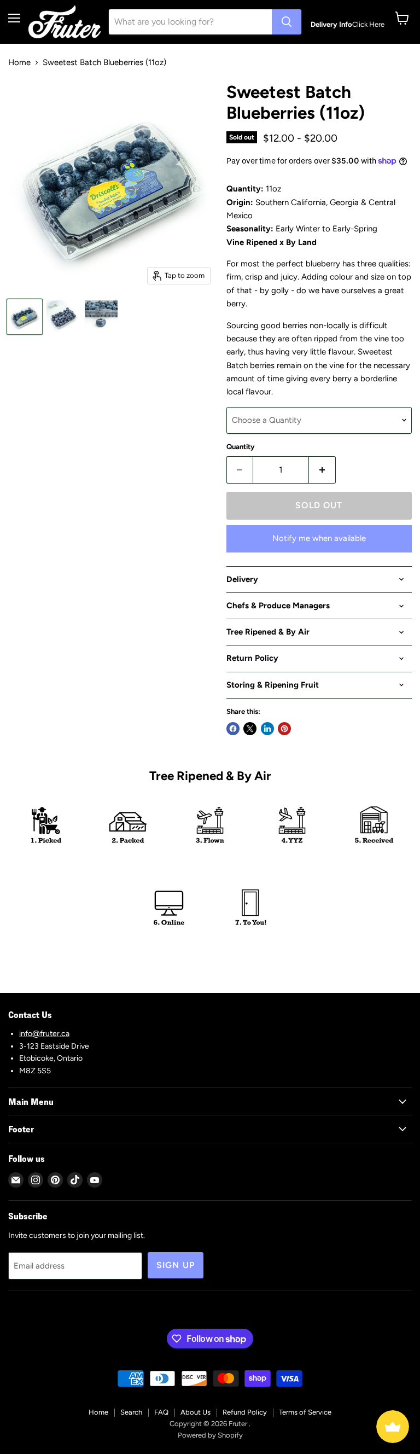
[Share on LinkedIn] (267, 728)
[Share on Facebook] (233, 728)
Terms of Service (305, 1412)
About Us (195, 1412)
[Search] (286, 21)
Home (19, 62)
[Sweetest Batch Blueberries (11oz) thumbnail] (24, 316)
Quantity (240, 447)
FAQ (161, 1412)
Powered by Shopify (210, 1435)
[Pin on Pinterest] (284, 728)
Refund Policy (245, 1412)
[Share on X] (249, 728)
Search (131, 1412)
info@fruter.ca (44, 1033)
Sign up (175, 1265)
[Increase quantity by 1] (322, 470)
